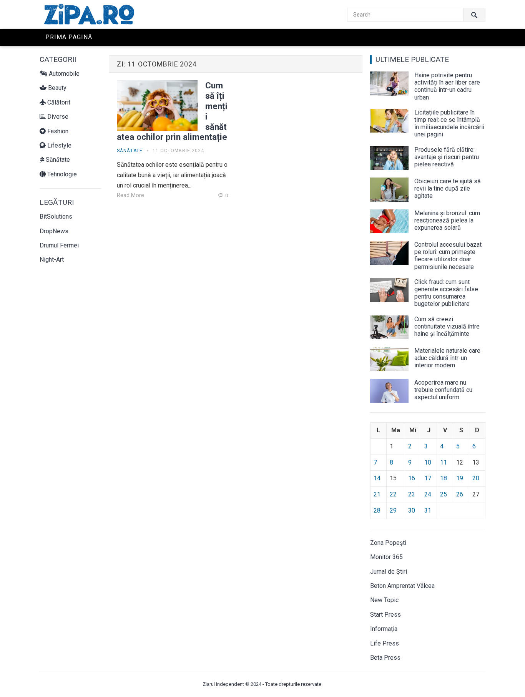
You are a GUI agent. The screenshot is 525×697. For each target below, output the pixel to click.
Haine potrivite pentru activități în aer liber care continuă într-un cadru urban (447, 86)
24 (427, 494)
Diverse (57, 116)
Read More (130, 195)
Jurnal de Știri (388, 571)
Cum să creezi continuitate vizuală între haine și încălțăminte (447, 326)
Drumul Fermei (59, 245)
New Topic (384, 600)
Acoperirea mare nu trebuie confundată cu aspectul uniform (443, 390)
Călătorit (58, 102)
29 (393, 510)
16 (411, 478)
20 (475, 478)
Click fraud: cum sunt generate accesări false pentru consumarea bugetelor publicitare (446, 293)
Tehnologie (61, 174)
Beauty (56, 87)
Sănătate (57, 159)
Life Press (384, 643)
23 (411, 494)
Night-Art (52, 259)
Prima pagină (68, 37)
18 (443, 478)
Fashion (57, 131)
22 (393, 494)
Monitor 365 (386, 557)
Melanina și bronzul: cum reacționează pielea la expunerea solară (447, 220)
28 (377, 510)
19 (459, 478)
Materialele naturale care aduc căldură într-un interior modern (447, 358)
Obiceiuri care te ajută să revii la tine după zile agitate (447, 188)
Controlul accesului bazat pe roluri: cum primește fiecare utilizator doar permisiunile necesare (448, 256)
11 (443, 462)
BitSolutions (56, 216)
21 (377, 494)
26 (459, 494)
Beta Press (385, 657)
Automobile (63, 73)
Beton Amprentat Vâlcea (402, 585)
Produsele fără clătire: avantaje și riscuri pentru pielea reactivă (446, 157)
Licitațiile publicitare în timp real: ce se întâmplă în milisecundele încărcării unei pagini (449, 123)
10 (427, 462)
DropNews (54, 231)
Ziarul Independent (223, 684)
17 (427, 478)
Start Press (385, 614)
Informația (383, 628)
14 (377, 478)
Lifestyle (58, 145)
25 (443, 494)
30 (411, 510)
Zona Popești (388, 542)
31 (427, 510)
